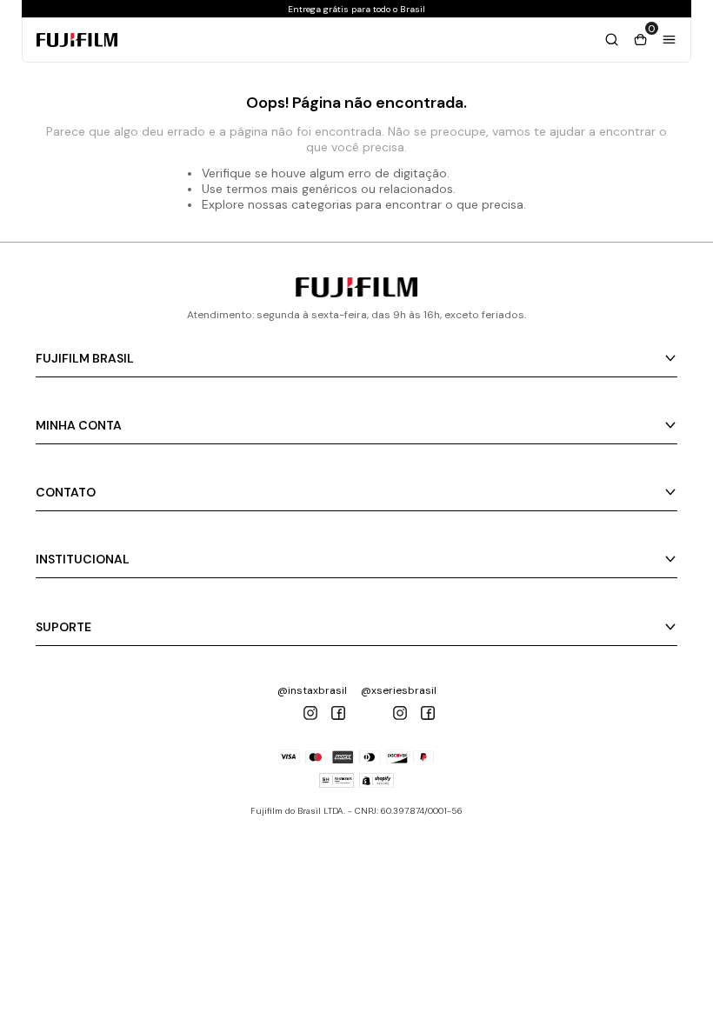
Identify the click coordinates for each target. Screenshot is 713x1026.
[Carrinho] (611, 39)
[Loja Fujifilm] (356, 292)
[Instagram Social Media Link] (310, 713)
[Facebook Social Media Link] (338, 713)
